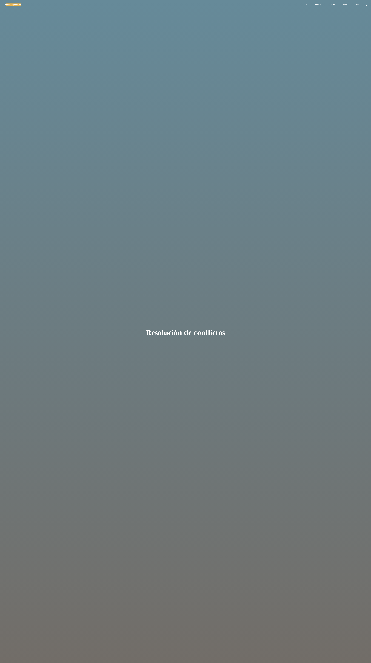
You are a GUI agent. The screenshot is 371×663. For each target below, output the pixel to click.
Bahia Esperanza (12, 4)
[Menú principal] (365, 5)
